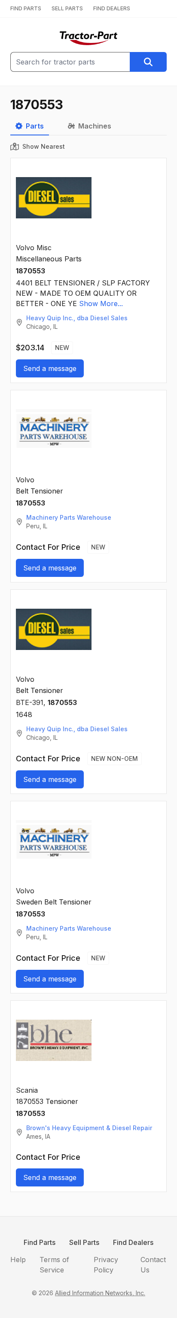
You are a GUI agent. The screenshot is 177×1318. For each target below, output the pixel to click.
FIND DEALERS (111, 8)
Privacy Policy (106, 1264)
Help (18, 1259)
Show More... (101, 303)
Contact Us (153, 1264)
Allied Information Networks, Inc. (100, 1293)
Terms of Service (54, 1264)
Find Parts (39, 1242)
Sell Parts (84, 1242)
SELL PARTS (67, 8)
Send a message (49, 368)
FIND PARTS (25, 8)
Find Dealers (133, 1242)
